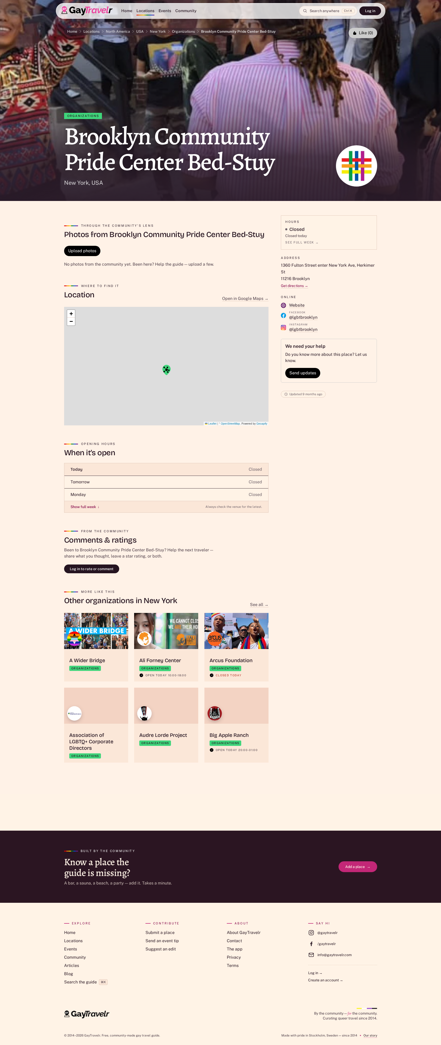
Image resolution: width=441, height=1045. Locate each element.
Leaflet (212, 423)
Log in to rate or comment (92, 569)
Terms (233, 965)
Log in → (315, 973)
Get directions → (294, 286)
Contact (234, 940)
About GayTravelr (244, 932)
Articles (71, 965)
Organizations (183, 31)
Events (165, 11)
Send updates (302, 372)
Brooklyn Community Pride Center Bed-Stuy (238, 31)
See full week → (302, 242)
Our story (370, 1035)
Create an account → (325, 980)
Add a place (357, 867)
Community (185, 11)
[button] (166, 370)
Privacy (234, 957)
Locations (145, 11)
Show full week (85, 507)
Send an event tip (162, 940)
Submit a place (160, 932)
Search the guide (85, 982)
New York (158, 31)
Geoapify (261, 423)
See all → (259, 604)
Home (126, 11)
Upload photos (82, 250)
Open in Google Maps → (245, 298)
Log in (370, 11)
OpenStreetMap (230, 423)
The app (235, 949)
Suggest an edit (160, 949)
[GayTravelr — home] (86, 1014)
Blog (68, 973)
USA (140, 31)
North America (118, 31)
